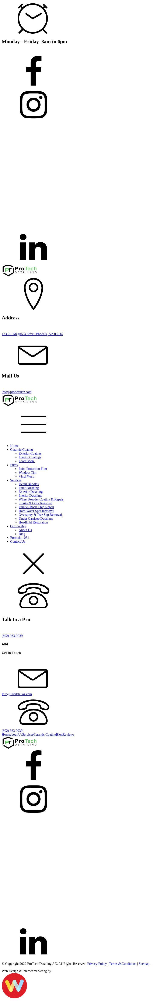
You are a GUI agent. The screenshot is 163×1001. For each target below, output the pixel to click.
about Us (16, 734)
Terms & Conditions (122, 963)
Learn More (27, 461)
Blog (22, 534)
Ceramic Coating (21, 449)
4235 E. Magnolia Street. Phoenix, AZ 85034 (32, 334)
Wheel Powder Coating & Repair (41, 499)
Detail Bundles (29, 484)
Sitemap (144, 963)
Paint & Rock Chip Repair (36, 507)
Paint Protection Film (33, 468)
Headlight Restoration (33, 522)
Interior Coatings (30, 457)
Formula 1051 (19, 537)
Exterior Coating (30, 453)
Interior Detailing (30, 495)
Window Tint (27, 472)
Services (15, 480)
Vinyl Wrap (26, 476)
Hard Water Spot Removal (36, 511)
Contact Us (17, 541)
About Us (25, 530)
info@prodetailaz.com (16, 392)
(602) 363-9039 (12, 636)
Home (14, 446)
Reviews (68, 734)
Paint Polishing (29, 488)
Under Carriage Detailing (36, 518)
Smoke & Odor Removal (35, 503)
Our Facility (18, 526)
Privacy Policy (97, 963)
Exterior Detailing (31, 491)
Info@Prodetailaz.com (17, 694)
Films (14, 465)
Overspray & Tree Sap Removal (40, 514)
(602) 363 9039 (12, 730)
